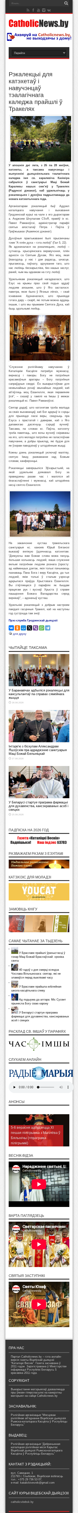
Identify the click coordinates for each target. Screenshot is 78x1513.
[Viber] (35, 627)
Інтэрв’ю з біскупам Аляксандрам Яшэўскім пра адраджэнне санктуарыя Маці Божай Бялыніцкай (38, 749)
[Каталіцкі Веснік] (39, 25)
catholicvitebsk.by (22, 1501)
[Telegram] (47, 627)
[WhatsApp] (41, 627)
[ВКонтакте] (11, 627)
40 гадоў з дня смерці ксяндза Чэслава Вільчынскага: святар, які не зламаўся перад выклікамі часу (36, 973)
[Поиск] (66, 3)
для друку (19, 633)
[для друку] (10, 633)
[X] (29, 627)
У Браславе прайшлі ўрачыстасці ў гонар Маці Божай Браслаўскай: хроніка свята (38, 956)
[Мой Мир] (23, 627)
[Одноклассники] (17, 627)
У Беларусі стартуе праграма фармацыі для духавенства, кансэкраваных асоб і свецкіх (38, 805)
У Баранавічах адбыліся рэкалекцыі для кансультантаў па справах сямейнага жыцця (39, 693)
